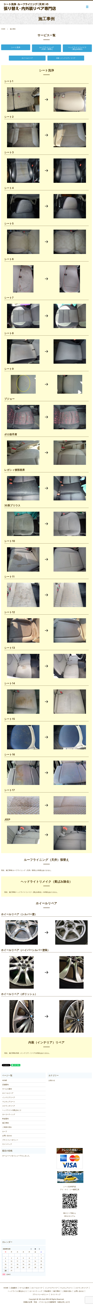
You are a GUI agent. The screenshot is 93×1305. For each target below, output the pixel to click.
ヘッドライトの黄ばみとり (11, 1110)
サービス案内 (7, 1089)
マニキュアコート (8, 1102)
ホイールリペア (27, 58)
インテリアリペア (8, 1097)
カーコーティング (8, 1114)
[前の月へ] (29, 1248)
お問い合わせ (7, 1136)
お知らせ (52, 1080)
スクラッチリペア (8, 1106)
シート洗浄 (15, 47)
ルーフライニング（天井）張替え (46, 48)
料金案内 (5, 1119)
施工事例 (5, 1123)
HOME (3, 29)
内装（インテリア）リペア (65, 58)
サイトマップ (7, 1144)
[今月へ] (35, 1248)
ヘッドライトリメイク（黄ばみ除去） (77, 48)
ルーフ (4, 1131)
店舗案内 (5, 1084)
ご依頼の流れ (7, 1127)
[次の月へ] (41, 1248)
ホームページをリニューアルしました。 (16, 1156)
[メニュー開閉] (87, 7)
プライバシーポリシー (10, 1140)
